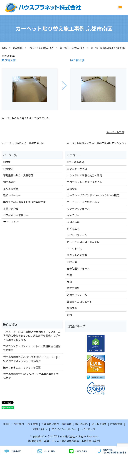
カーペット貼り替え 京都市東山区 (24, 143)
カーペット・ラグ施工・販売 (72, 47)
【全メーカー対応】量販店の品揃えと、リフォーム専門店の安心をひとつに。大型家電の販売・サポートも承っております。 (32, 335)
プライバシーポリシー (15, 215)
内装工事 (72, 261)
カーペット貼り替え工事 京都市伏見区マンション (95, 143)
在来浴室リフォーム (78, 268)
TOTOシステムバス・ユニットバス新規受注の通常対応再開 (31, 348)
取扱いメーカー (12, 195)
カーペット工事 (115, 132)
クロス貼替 (73, 222)
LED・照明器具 (75, 162)
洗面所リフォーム (77, 295)
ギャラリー (73, 215)
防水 (69, 315)
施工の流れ (9, 182)
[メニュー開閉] (120, 7)
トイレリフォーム (77, 235)
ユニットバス (74, 248)
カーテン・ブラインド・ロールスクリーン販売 (93, 195)
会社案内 (8, 169)
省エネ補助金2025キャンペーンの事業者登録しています (31, 376)
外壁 (69, 275)
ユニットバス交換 (77, 255)
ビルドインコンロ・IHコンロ (83, 242)
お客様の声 (116, 424)
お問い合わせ (10, 208)
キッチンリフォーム (78, 208)
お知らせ (72, 188)
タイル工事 (73, 228)
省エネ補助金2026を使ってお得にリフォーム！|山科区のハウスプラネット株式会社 (31, 359)
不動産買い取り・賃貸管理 (18, 175)
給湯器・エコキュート (79, 301)
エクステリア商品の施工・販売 (84, 175)
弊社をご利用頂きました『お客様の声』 (25, 202)
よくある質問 (10, 188)
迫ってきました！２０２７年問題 (22, 367)
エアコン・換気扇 (77, 169)
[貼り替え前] (30, 89)
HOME (4, 47)
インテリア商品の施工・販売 (41, 47)
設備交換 (72, 308)
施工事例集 (18, 47)
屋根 (69, 281)
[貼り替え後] (98, 89)
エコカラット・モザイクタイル (84, 182)
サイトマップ (10, 222)
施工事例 (33, 424)
